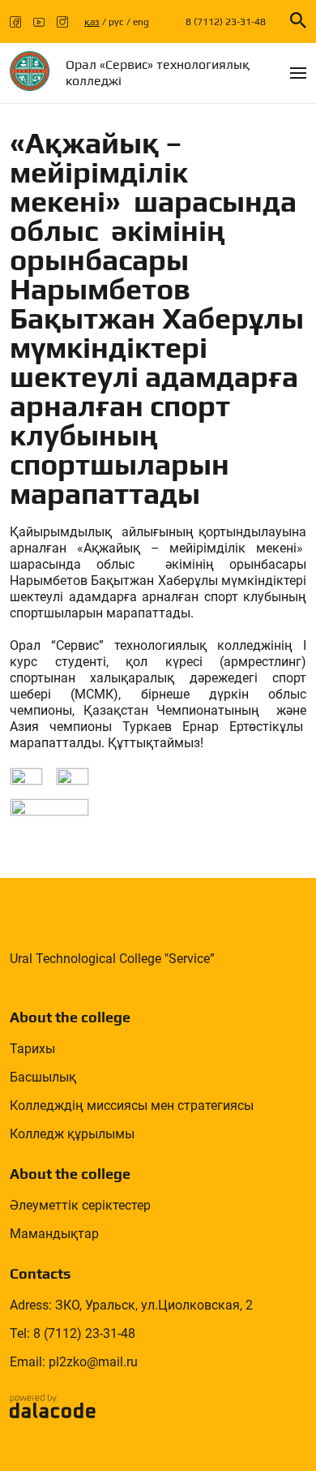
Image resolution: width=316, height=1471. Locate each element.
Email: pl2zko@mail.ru (74, 1362)
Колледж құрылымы (72, 1134)
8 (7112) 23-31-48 (226, 22)
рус (116, 22)
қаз (92, 22)
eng (141, 22)
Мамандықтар (54, 1233)
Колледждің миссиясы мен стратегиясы (132, 1105)
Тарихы (32, 1048)
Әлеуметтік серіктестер (80, 1205)
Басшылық (43, 1077)
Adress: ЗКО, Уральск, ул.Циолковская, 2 (131, 1305)
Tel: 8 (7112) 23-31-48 (72, 1333)
